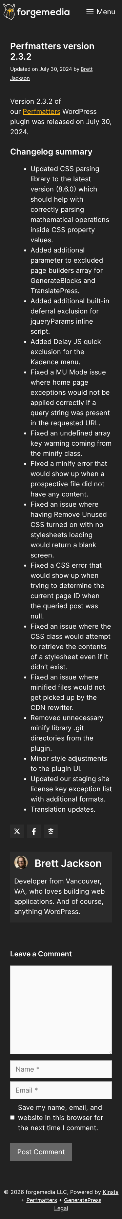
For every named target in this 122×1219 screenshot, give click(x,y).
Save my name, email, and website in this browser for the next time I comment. (60, 1117)
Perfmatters (41, 111)
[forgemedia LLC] (36, 12)
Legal (61, 1208)
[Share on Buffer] (51, 831)
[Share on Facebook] (34, 831)
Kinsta (111, 1191)
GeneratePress (82, 1200)
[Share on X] (17, 831)
